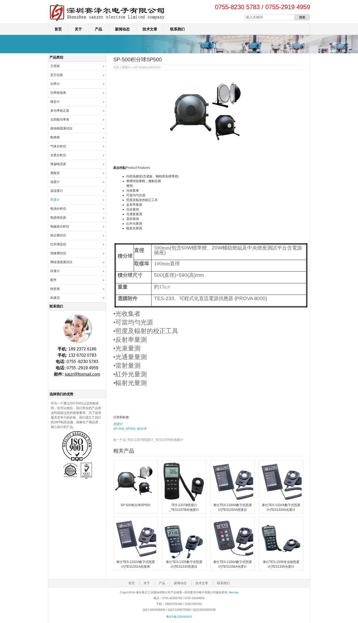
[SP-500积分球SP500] (135, 500)
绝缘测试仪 (58, 253)
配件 (53, 280)
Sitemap (233, 592)
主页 (116, 67)
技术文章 (150, 29)
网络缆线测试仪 (61, 262)
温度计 (55, 182)
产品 (98, 29)
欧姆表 (55, 137)
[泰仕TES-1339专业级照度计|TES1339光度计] (281, 557)
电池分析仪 (58, 208)
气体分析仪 (58, 146)
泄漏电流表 (58, 164)
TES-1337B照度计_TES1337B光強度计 (148, 440)
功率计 (55, 84)
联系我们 (177, 29)
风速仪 (55, 298)
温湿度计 (56, 191)
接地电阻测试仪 (61, 128)
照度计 (126, 67)
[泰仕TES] (107, 21)
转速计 (55, 271)
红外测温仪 (58, 244)
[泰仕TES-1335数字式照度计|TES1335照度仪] (184, 557)
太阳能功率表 (59, 119)
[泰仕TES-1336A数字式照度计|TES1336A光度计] (232, 557)
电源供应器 (58, 217)
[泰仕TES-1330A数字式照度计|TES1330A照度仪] (232, 500)
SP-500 (118, 429)
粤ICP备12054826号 (179, 616)
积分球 (141, 429)
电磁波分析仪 (59, 226)
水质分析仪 (58, 155)
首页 (58, 29)
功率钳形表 (58, 93)
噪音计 (55, 102)
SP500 (130, 429)
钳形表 (55, 289)
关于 (78, 29)
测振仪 (55, 173)
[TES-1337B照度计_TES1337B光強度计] (184, 500)
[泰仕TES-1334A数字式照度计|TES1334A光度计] (281, 500)
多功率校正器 (59, 110)
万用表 (55, 66)
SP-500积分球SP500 (135, 505)
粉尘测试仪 (58, 235)
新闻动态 (122, 29)
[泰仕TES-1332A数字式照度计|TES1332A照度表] (135, 557)
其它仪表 (56, 75)
